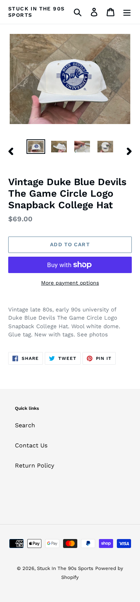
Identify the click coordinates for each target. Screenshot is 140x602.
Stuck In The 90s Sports (36, 12)
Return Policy (34, 465)
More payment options (70, 283)
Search (25, 425)
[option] (35, 147)
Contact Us (31, 445)
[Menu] (127, 12)
